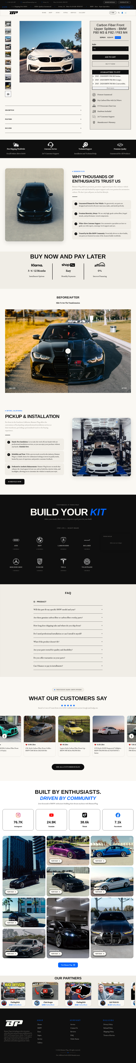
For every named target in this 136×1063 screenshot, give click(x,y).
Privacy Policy (108, 1024)
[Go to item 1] (8, 24)
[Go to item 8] (8, 77)
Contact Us (124, 2)
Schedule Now (14, 482)
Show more (110, 88)
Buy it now (110, 64)
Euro (58, 12)
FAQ (72, 1035)
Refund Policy (108, 1028)
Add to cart (110, 57)
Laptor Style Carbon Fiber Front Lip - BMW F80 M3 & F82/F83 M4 (71, 749)
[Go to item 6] (8, 62)
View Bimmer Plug (66, 965)
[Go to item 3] (8, 39)
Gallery (82, 12)
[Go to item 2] (8, 32)
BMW (51, 12)
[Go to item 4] (8, 47)
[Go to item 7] (8, 70)
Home (44, 12)
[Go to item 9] (8, 85)
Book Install (110, 2)
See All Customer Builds (68, 767)
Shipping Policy (108, 1032)
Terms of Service (109, 1035)
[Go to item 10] (8, 94)
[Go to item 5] (8, 54)
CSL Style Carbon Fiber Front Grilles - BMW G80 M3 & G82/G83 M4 (37, 749)
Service (73, 12)
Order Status (74, 1039)
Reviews (73, 1032)
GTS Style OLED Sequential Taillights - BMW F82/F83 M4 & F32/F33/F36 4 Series (106, 750)
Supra (65, 12)
